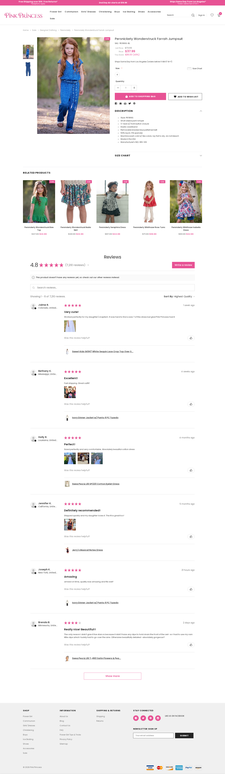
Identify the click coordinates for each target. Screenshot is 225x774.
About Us (64, 716)
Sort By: (168, 296)
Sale (52, 18)
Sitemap (64, 744)
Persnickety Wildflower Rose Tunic (149, 227)
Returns (99, 721)
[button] (88, 265)
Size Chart (197, 68)
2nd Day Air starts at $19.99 (113, 2)
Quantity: (120, 81)
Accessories (154, 11)
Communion (71, 11)
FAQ (61, 730)
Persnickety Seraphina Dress (112, 227)
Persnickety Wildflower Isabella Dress (186, 228)
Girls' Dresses (88, 11)
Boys (117, 11)
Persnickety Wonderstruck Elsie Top (39, 228)
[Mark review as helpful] (191, 338)
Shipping (100, 716)
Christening (105, 11)
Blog (62, 721)
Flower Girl (56, 11)
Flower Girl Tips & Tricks (70, 734)
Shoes (141, 11)
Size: (118, 68)
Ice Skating (129, 11)
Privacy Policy (66, 739)
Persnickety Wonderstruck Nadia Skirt (76, 228)
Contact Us (65, 725)
